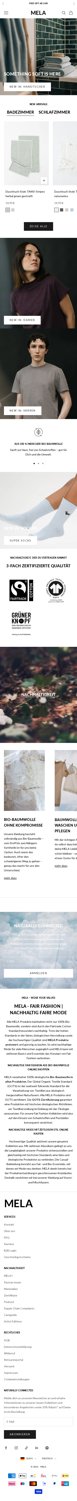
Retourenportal (13, 1359)
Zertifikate (10, 1295)
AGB (7, 1340)
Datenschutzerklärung (18, 1346)
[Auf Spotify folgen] (47, 1448)
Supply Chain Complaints (19, 1308)
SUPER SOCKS (20, 540)
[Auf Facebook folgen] (6, 1448)
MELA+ (8, 1275)
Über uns (9, 1231)
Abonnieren (20, 1434)
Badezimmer (20, 112)
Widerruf (9, 1353)
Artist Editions (13, 1321)
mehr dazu (10, 878)
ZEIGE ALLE (38, 226)
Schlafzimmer (54, 112)
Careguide (10, 1315)
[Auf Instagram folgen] (16, 1448)
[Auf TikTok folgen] (26, 1448)
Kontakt (9, 1224)
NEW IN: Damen (22, 320)
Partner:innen (12, 1282)
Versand (9, 1366)
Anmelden (38, 973)
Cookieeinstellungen (17, 1379)
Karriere (9, 1244)
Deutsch (47, 1458)
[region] (38, 442)
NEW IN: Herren (23, 410)
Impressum (11, 1372)
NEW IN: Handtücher (27, 86)
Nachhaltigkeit (38, 695)
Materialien (11, 1289)
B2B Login (10, 1250)
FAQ (6, 1237)
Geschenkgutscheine (17, 1257)
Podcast (9, 1302)
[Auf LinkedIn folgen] (37, 1448)
